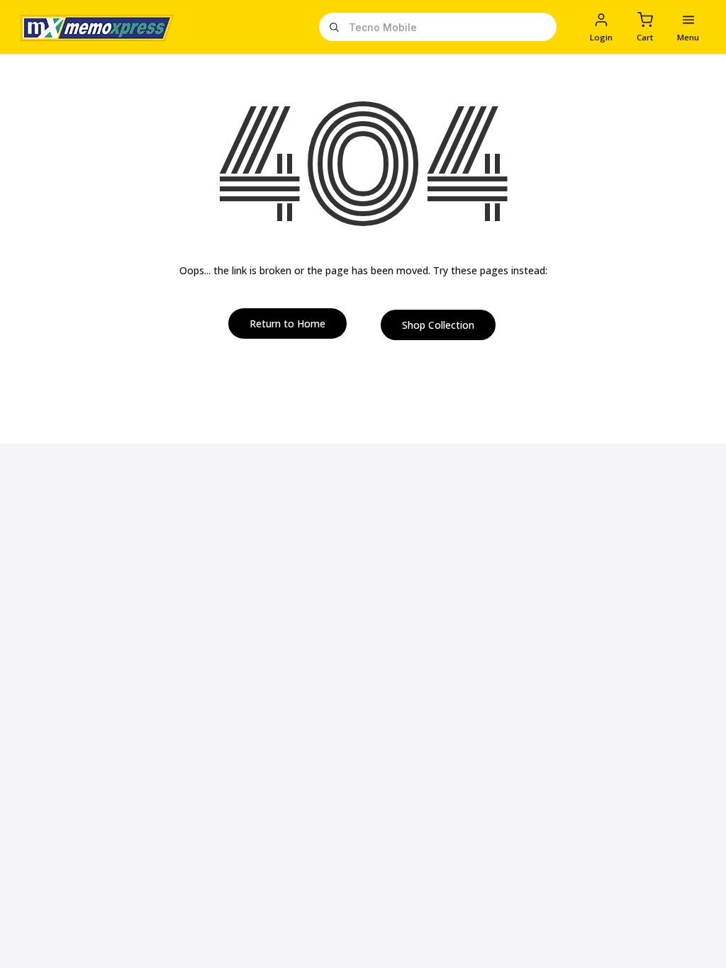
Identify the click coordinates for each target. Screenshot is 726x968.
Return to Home (287, 323)
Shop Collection (438, 325)
